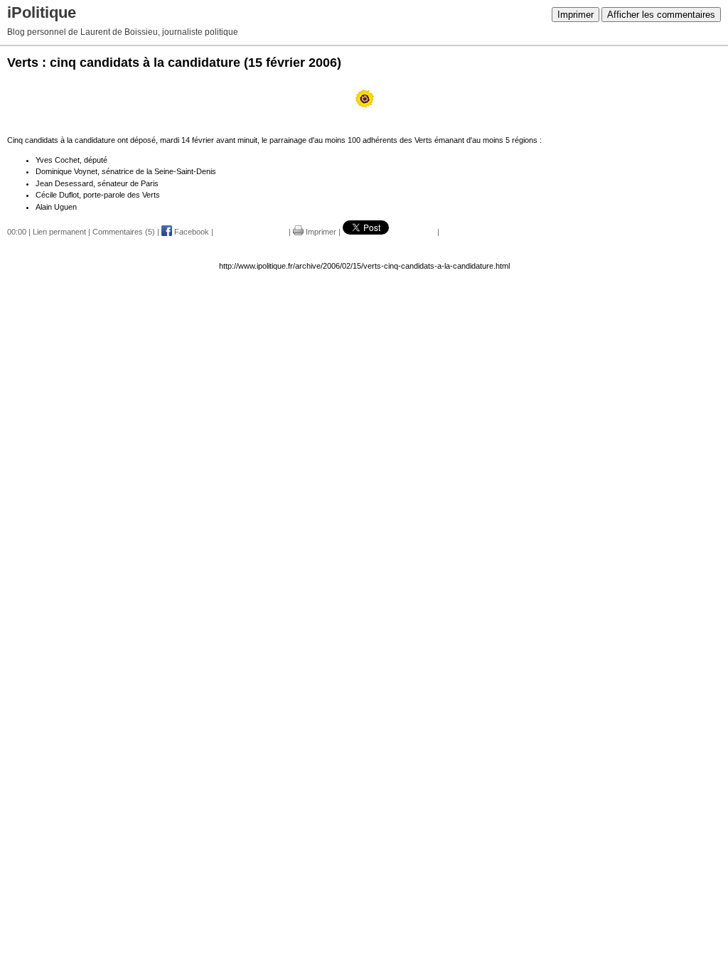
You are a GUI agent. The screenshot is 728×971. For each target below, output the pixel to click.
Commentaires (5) (123, 231)
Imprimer (575, 14)
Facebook (190, 231)
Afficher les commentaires (661, 14)
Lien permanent (59, 231)
